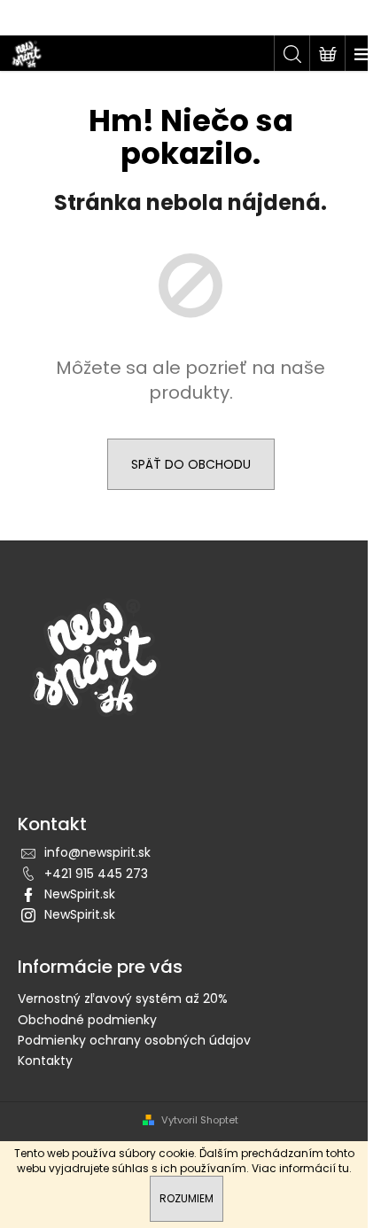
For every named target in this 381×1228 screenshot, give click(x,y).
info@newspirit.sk (97, 852)
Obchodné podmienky (87, 1020)
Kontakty (45, 1060)
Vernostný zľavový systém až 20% (123, 998)
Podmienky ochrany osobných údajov (134, 1040)
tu (343, 1168)
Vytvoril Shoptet (199, 1120)
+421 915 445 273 (96, 873)
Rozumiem (186, 1198)
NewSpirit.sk (79, 894)
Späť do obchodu (191, 464)
